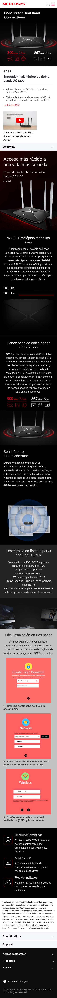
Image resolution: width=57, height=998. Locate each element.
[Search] (48, 4)
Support (8, 944)
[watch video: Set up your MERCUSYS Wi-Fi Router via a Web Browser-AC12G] (20, 120)
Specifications (12, 936)
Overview (9, 146)
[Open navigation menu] (53, 4)
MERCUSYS (14, 4)
